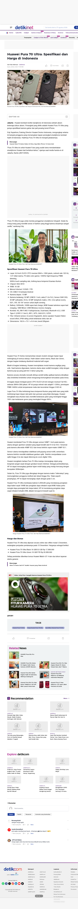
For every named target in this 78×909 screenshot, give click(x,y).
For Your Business (58, 896)
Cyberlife (19, 32)
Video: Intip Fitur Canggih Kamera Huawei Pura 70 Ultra (32, 575)
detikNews (31, 872)
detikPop (42, 891)
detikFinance (31, 877)
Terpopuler (27, 37)
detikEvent (56, 879)
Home (11, 32)
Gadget (26, 32)
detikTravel (43, 872)
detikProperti (31, 891)
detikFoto (42, 886)
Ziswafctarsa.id (58, 891)
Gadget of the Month (41, 37)
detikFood (42, 874)
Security (72, 37)
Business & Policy (50, 32)
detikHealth (43, 877)
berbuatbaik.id (58, 872)
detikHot (30, 882)
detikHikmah (43, 889)
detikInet (30, 879)
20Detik (42, 884)
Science (60, 32)
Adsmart (56, 877)
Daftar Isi (14, 117)
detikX (41, 882)
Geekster (64, 37)
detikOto (30, 889)
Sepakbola (31, 886)
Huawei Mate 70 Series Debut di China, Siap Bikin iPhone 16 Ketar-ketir (32, 144)
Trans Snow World (59, 884)
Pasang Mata (57, 874)
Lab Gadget (54, 37)
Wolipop (42, 879)
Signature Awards (58, 882)
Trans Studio (57, 886)
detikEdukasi (31, 874)
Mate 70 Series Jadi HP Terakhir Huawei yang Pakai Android (28, 565)
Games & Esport (37, 32)
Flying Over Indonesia (59, 894)
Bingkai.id (56, 889)
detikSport (31, 884)
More (65, 698)
